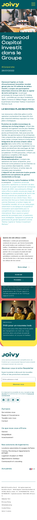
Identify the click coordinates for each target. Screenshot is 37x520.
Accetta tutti (18, 274)
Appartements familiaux (10, 458)
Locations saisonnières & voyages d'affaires (18, 448)
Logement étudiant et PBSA (12, 456)
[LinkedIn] (13, 400)
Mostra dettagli (22, 267)
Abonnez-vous (18, 384)
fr (33, 469)
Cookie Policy (6, 508)
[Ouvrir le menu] (33, 4)
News (7, 12)
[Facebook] (4, 400)
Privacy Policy (6, 502)
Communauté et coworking (12, 461)
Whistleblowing (7, 505)
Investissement (7, 437)
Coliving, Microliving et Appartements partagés (16, 452)
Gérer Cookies (6, 511)
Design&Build (6, 434)
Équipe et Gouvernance (10, 415)
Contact (5, 421)
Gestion (5, 432)
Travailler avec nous (9, 418)
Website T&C (6, 499)
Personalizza (17, 280)
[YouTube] (18, 400)
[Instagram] (8, 400)
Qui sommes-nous (8, 412)
